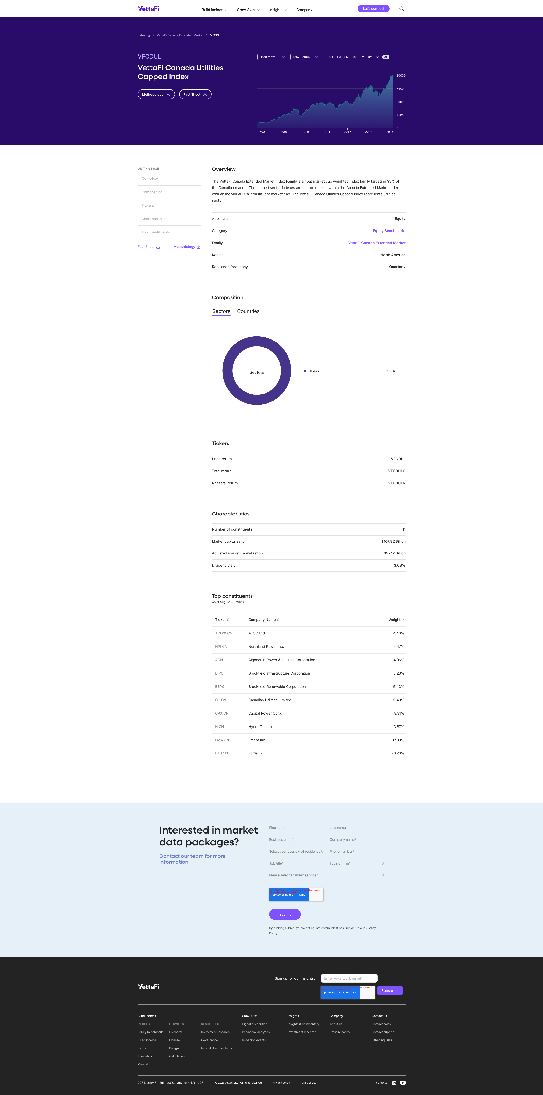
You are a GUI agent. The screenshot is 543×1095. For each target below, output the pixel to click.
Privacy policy (281, 1082)
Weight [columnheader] (394, 620)
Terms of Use (308, 1082)
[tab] (221, 311)
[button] (215, 8)
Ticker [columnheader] (220, 620)
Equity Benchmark (388, 231)
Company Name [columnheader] (262, 620)
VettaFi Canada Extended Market (377, 243)
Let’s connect (373, 8)
